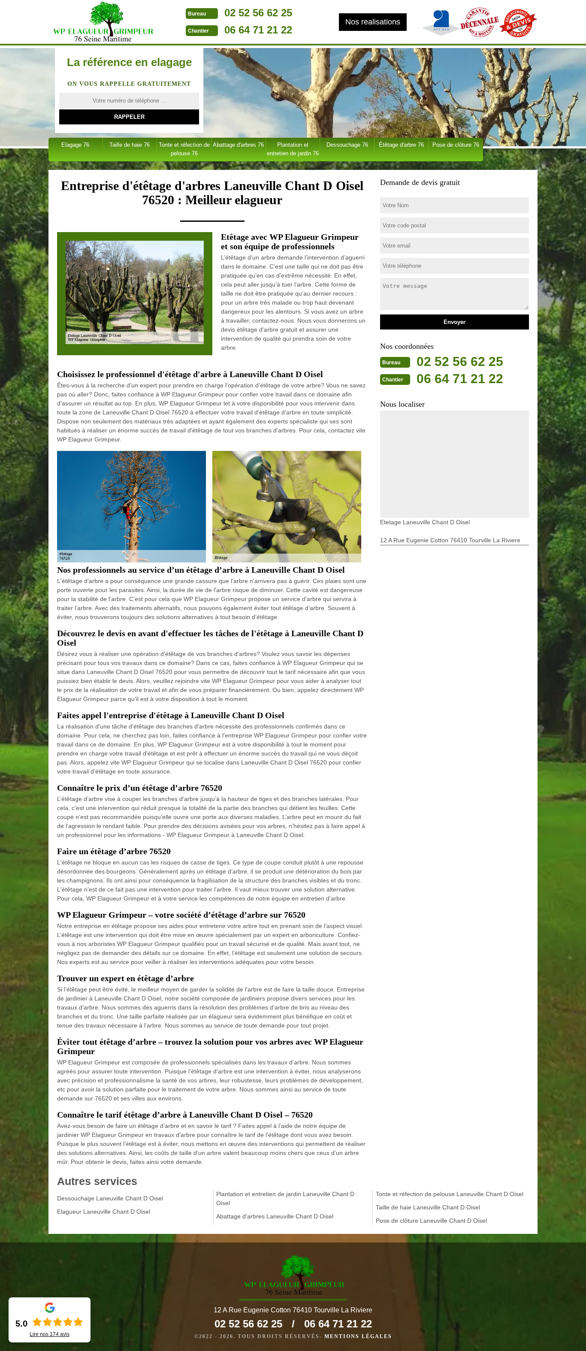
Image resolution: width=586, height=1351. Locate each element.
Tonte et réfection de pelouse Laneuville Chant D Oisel (449, 1194)
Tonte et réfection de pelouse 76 (184, 149)
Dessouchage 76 (347, 145)
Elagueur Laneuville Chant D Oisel (103, 1211)
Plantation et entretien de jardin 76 (293, 149)
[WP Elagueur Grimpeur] (102, 22)
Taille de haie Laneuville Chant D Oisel (428, 1207)
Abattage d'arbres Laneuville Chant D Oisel (274, 1216)
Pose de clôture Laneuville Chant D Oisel (431, 1220)
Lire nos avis (49, 1334)
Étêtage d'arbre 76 (401, 145)
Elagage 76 (75, 145)
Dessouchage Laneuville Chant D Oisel (110, 1198)
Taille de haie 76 (129, 145)
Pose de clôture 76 (455, 145)
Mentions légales (358, 1336)
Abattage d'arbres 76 (238, 145)
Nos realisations (372, 22)
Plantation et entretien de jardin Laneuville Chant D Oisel (285, 1198)
